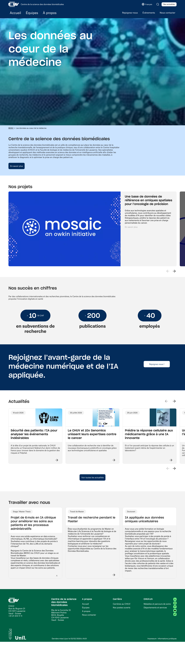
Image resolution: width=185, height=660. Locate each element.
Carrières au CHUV (121, 604)
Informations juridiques (167, 639)
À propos (86, 611)
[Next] (174, 468)
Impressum (152, 639)
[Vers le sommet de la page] (180, 655)
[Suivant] (174, 271)
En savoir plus (16, 166)
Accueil (85, 604)
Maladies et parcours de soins (157, 604)
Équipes (86, 607)
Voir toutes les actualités (92, 477)
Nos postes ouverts (121, 607)
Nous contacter (89, 615)
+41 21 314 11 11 (15, 616)
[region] (92, 229)
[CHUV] (13, 600)
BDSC (10, 128)
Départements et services (155, 607)
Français (148, 4)
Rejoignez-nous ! (156, 364)
